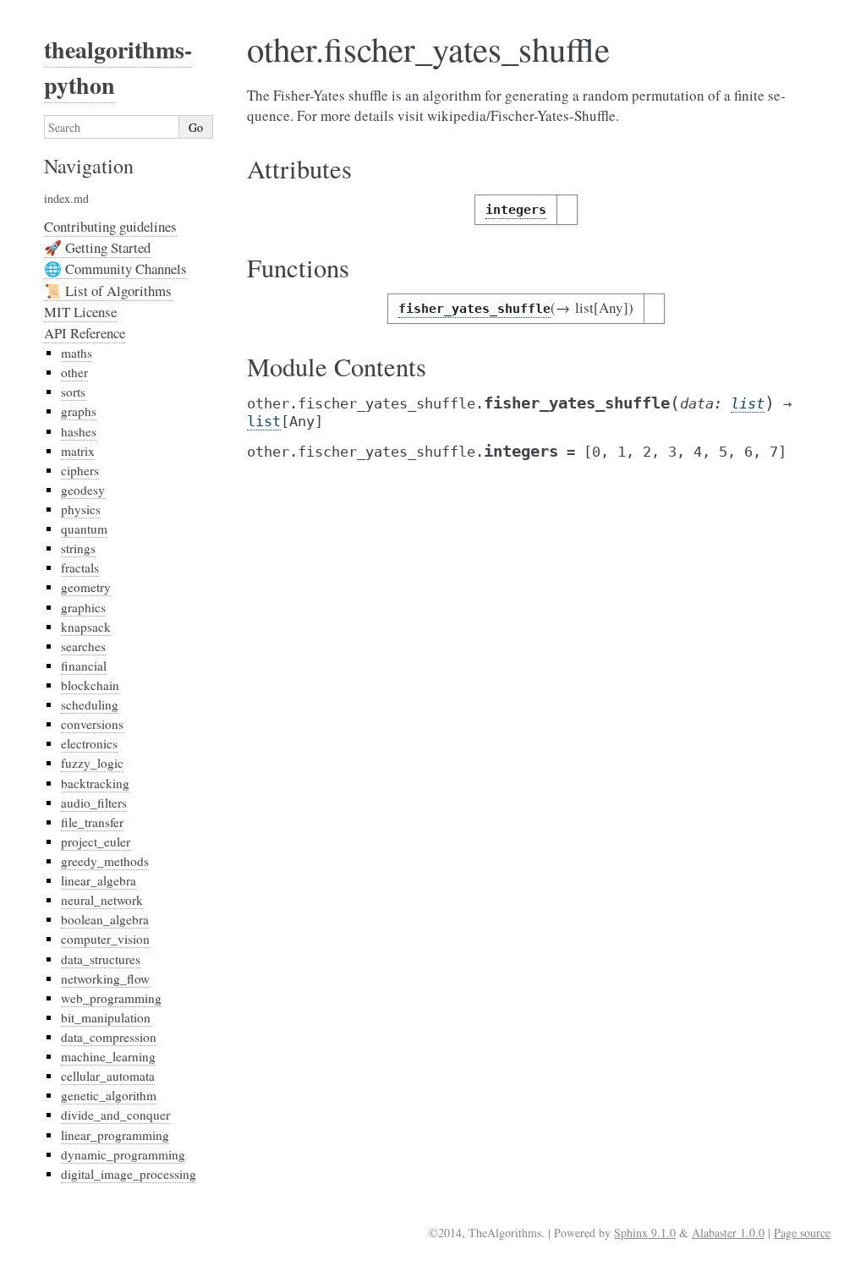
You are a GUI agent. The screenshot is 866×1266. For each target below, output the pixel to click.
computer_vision (105, 938)
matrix (78, 450)
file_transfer (92, 822)
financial (84, 665)
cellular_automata (108, 1075)
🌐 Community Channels (115, 268)
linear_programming (115, 1134)
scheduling (89, 704)
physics (81, 509)
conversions (92, 723)
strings (78, 548)
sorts (73, 391)
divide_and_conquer (115, 1114)
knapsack (86, 626)
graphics (83, 607)
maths (76, 352)
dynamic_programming (123, 1154)
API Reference (84, 333)
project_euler (95, 841)
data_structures (100, 959)
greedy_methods (105, 860)
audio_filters (94, 802)
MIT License (80, 311)
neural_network (102, 899)
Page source (802, 1233)
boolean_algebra (105, 919)
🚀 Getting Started (97, 247)
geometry (86, 586)
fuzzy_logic (92, 762)
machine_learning (108, 1056)
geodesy (83, 489)
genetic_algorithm (108, 1095)
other (74, 372)
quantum (84, 528)
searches (83, 646)
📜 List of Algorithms (108, 290)
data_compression (108, 1036)
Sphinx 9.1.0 (645, 1233)
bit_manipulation (106, 1017)
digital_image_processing (128, 1173)
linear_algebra (98, 880)
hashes (78, 431)
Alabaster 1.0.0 (728, 1233)
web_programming (111, 997)
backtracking (95, 783)
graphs (78, 411)
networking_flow (105, 978)
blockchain (90, 685)
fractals (80, 567)
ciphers (80, 470)
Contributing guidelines (110, 226)
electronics (89, 743)
